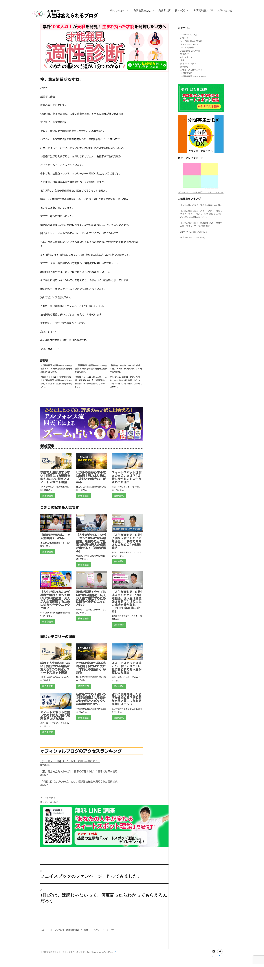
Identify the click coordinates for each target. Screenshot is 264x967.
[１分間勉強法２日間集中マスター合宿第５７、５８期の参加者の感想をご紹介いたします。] (57, 377)
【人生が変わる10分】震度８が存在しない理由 (201, 205)
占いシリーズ (186, 57)
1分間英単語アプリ (202, 10)
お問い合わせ (224, 10)
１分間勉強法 (186, 73)
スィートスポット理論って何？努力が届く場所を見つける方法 (55, 715)
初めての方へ (117, 10)
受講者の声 (164, 10)
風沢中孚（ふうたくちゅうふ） (194, 232)
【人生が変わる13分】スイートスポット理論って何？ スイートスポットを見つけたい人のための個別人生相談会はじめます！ (201, 214)
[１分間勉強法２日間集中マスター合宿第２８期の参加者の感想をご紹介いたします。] (92, 377)
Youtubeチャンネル (188, 35)
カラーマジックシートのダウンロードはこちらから (201, 192)
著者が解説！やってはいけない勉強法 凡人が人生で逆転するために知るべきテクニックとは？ (91, 598)
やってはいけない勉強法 (191, 41)
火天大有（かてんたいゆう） (193, 237)
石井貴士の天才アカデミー (192, 70)
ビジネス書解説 (187, 47)
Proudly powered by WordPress (100, 952)
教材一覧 (180, 10)
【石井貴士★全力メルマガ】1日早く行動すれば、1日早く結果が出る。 (80, 771)
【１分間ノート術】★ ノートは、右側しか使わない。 (70, 761)
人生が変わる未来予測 (190, 51)
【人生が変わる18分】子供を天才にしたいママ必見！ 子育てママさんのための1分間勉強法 (127, 541)
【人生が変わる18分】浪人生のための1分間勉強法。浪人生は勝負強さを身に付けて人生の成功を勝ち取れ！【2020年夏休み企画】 (127, 601)
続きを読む (47, 496)
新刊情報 (184, 67)
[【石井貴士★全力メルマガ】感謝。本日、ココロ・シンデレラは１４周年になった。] (127, 377)
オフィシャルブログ (49, 802)
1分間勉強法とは (141, 10)
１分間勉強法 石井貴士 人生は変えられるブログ (62, 952)
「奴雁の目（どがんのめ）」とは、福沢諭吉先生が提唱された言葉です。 (80, 781)
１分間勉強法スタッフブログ (193, 76)
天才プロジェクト (188, 63)
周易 (182, 60)
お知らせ (184, 38)
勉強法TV (184, 54)
